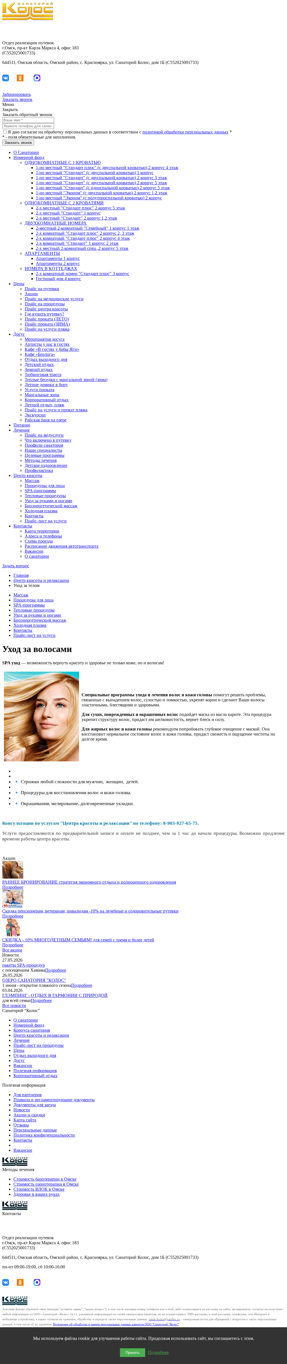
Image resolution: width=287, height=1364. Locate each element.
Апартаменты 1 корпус (58, 258)
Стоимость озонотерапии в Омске (46, 1184)
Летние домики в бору (46, 384)
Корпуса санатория (31, 1030)
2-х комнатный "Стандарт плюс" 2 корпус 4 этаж (83, 238)
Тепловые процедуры (45, 495)
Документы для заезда (34, 1104)
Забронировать (16, 94)
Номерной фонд (28, 157)
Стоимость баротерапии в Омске (45, 1179)
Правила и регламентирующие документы (54, 1099)
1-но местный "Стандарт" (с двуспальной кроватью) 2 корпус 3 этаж (101, 177)
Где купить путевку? (44, 314)
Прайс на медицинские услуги (54, 298)
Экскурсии (35, 415)
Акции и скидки (29, 1114)
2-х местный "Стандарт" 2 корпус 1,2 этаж (76, 218)
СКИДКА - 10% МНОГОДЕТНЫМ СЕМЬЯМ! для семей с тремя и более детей (78, 939)
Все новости (14, 1005)
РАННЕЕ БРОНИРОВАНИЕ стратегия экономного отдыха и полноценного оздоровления (89, 882)
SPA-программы (40, 490)
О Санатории (26, 152)
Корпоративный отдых (47, 399)
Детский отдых (39, 364)
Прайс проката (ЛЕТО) (47, 319)
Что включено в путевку (48, 440)
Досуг (19, 334)
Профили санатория (44, 445)
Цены (18, 283)
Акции (31, 293)
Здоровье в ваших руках (36, 1194)
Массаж (32, 480)
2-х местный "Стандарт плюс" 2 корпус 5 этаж (80, 208)
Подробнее (12, 887)
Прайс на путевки (42, 288)
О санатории (37, 556)
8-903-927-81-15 (269, 28)
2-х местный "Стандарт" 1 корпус (68, 213)
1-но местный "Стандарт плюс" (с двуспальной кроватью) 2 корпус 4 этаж (107, 167)
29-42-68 (277, 33)
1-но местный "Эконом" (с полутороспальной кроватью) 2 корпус (99, 197)
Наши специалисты (43, 450)
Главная (21, 575)
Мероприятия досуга (44, 339)
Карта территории (42, 531)
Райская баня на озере (45, 420)
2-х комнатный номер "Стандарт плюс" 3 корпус (82, 273)
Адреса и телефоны (43, 536)
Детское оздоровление (46, 465)
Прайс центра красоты (46, 309)
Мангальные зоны (42, 394)
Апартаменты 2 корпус (58, 263)
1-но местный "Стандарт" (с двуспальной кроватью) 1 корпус (95, 172)
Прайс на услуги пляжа (47, 329)
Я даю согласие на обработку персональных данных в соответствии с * (120, 132)
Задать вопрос (15, 565)
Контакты (34, 515)
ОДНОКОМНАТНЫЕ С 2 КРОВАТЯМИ (64, 203)
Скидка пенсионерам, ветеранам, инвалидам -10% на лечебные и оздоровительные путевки (90, 911)
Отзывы (21, 1125)
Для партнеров (27, 1094)
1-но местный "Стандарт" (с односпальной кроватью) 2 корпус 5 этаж (103, 187)
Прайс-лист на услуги (46, 521)
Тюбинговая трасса (43, 374)
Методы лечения (41, 460)
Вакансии (34, 551)
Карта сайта (24, 1120)
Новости (21, 1109)
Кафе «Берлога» (40, 354)
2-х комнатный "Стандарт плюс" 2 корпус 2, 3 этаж (85, 233)
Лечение (21, 430)
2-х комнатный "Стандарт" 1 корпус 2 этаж (77, 243)
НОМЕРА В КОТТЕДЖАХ (51, 268)
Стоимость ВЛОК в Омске (38, 1189)
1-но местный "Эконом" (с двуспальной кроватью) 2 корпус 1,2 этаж (101, 192)
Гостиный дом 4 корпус (58, 278)
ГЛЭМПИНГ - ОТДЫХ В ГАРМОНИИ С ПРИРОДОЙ (55, 995)
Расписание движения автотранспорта (61, 546)
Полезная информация (35, 1070)
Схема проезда (39, 541)
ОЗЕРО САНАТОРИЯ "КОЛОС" (34, 980)
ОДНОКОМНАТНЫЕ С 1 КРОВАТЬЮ (63, 162)
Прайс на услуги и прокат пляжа (56, 409)
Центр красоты (27, 475)
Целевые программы (44, 455)
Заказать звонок (17, 99)
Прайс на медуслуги (44, 435)
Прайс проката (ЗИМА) (47, 324)
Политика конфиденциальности (44, 1135)
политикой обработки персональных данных (185, 132)
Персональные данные (35, 1130)
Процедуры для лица (45, 485)
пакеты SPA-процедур (23, 965)
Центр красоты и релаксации (41, 580)
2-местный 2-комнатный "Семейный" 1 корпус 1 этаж (87, 228)
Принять (133, 1353)
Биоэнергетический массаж (51, 505)
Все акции (12, 950)
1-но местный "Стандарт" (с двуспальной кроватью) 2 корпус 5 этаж (101, 182)
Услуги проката (39, 389)
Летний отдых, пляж (44, 404)
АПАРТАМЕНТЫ (42, 253)
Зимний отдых (39, 369)
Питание (21, 425)
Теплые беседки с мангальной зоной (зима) (66, 379)
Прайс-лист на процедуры (38, 1045)
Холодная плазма (41, 510)
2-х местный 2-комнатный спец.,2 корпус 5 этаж (82, 248)
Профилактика (39, 470)
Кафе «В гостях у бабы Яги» (52, 349)
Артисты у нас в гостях (47, 344)
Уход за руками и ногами (48, 500)
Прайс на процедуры (45, 303)
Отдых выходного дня (46, 359)
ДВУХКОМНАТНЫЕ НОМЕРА (56, 223)
